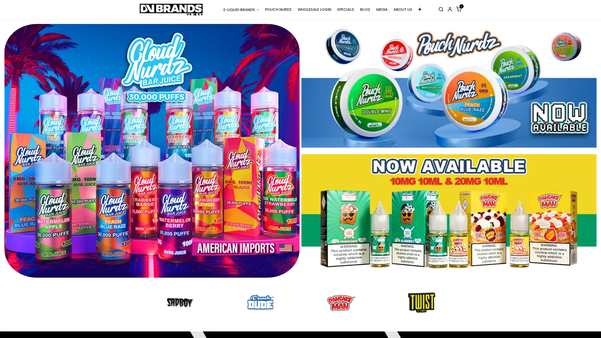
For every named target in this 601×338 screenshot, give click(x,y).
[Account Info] (449, 10)
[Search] (440, 10)
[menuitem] (278, 9)
